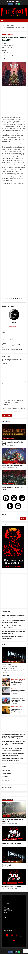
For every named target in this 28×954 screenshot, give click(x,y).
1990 (4, 461)
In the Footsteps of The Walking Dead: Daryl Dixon (6, 710)
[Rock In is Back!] (14, 655)
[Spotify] (19, 4)
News (16, 661)
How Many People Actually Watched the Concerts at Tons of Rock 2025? (6, 700)
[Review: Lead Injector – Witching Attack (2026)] (14, 477)
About (5, 907)
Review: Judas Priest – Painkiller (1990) (12, 465)
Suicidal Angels (9, 339)
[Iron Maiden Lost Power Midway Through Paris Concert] (14, 810)
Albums (7, 34)
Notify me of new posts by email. (12, 411)
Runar (5, 43)
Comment (5, 363)
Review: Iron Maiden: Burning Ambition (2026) (12, 443)
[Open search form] (26, 20)
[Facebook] (9, 4)
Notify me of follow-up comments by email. (13, 408)
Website (4, 395)
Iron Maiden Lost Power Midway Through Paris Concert (12, 820)
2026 (4, 438)
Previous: (11, 344)
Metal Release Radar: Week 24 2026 (11, 843)
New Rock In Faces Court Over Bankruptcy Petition (6, 691)
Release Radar (13, 839)
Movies (8, 438)
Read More (6, 675)
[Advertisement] (14, 102)
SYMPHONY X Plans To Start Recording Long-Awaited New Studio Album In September (12, 749)
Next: (12, 348)
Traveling (16, 707)
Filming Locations (18, 706)
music (9, 661)
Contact (5, 912)
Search (4, 514)
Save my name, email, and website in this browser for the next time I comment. (13, 402)
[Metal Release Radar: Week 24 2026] (14, 833)
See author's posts (14, 326)
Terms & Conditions (8, 910)
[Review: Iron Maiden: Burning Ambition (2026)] (14, 432)
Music (12, 661)
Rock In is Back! (6, 665)
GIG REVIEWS (5, 777)
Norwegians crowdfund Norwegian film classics (6, 682)
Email (4, 389)
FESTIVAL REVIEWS (6, 773)
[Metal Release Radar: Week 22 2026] (14, 877)
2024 (3, 34)
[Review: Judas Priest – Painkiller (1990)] (14, 456)
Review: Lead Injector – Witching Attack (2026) (12, 488)
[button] (2, 20)
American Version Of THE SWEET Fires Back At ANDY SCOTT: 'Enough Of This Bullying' (12, 759)
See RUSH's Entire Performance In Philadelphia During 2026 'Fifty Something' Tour (13, 754)
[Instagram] (11, 4)
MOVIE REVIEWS (5, 780)
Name (4, 384)
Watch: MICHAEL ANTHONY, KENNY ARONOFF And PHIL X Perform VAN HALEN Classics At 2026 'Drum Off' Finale (13, 743)
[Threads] (14, 4)
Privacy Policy (7, 908)
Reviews (11, 34)
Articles (5, 661)
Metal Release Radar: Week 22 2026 (11, 887)
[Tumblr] (16, 4)
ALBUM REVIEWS (6, 770)
